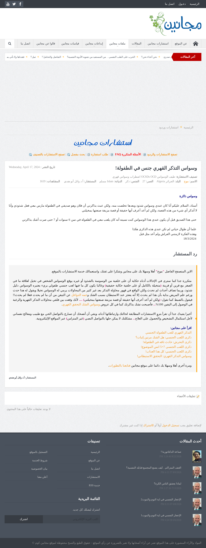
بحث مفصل (78, 154)
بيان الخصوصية (39, 468)
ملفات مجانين (117, 43)
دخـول (182, 3)
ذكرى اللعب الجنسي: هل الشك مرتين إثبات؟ (164, 337)
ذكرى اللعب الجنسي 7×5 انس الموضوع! (166, 346)
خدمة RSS (94, 485)
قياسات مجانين (70, 43)
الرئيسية (194, 3)
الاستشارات (93, 476)
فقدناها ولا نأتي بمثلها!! (22, 57)
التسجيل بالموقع (38, 451)
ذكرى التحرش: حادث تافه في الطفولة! (167, 342)
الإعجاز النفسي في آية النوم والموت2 (161, 499)
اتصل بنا (169, 3)
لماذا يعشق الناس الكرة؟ (167, 483)
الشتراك (148, 425)
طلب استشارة (99, 154)
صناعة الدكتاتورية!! (171, 451)
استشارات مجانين (158, 43)
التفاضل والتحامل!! (60, 57)
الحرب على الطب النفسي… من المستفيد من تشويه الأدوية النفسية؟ (110, 57)
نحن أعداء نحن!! (158, 57)
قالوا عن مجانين (45, 43)
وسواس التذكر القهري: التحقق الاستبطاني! (164, 356)
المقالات (136, 43)
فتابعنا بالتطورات (119, 365)
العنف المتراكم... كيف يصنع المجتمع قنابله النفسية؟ (153, 467)
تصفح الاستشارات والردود (162, 154)
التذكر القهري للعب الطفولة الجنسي (168, 332)
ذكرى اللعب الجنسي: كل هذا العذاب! (168, 351)
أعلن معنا (42, 476)
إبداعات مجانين (94, 43)
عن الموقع (181, 43)
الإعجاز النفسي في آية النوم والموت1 (161, 515)
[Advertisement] (103, 93)
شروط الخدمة (39, 460)
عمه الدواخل (79, 295)
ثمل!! (42, 57)
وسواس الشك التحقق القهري (81, 304)
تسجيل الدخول (170, 425)
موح (186, 181)
